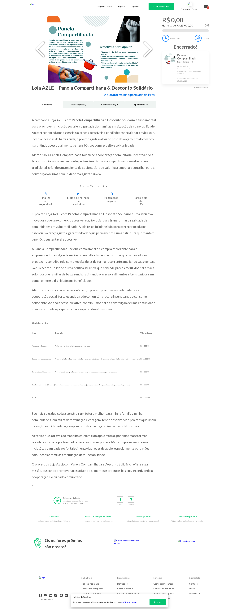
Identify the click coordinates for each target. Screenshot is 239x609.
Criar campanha (161, 6)
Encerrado (175, 38)
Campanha (47, 104)
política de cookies (129, 602)
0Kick (206, 38)
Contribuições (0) (109, 104)
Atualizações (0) (78, 104)
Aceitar (158, 602)
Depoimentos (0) (140, 104)
